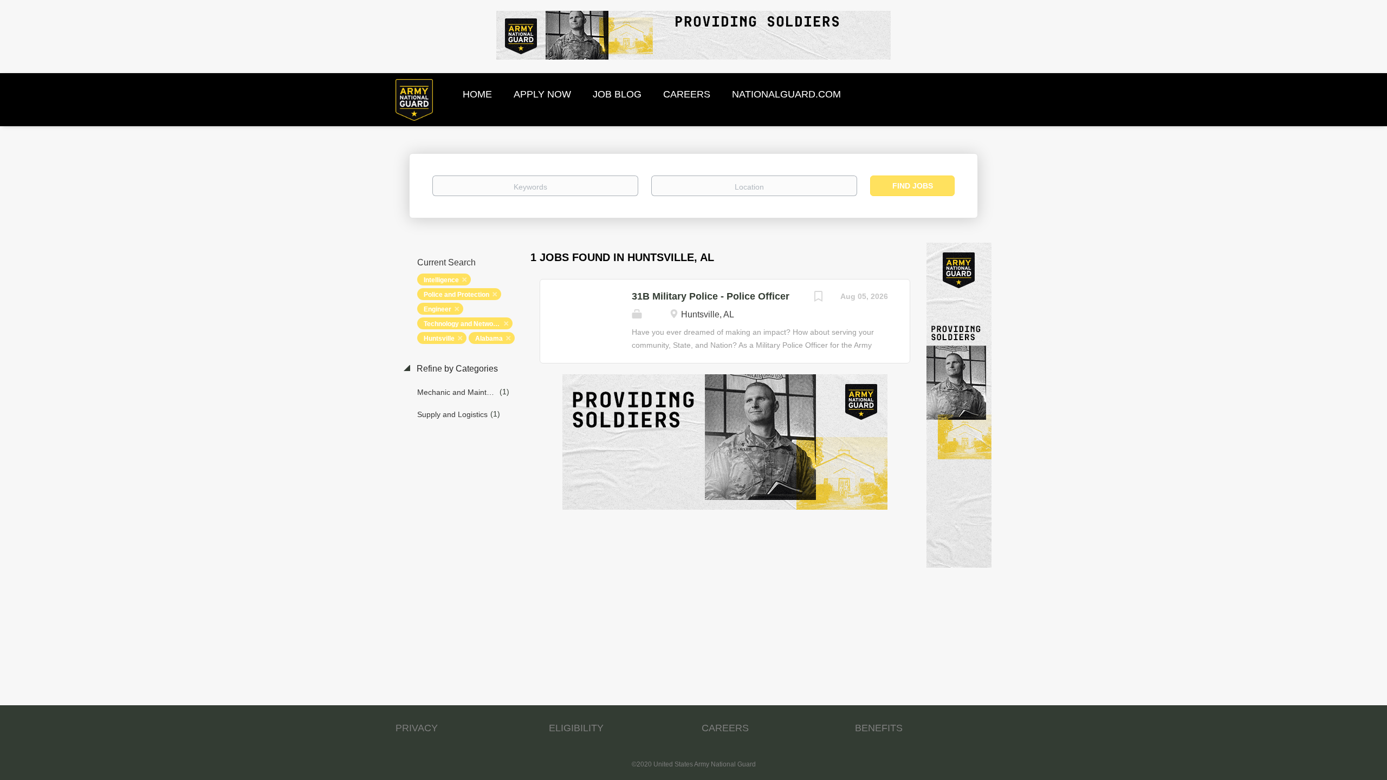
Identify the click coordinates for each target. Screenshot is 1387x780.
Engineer (437, 309)
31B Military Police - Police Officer (710, 296)
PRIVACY (417, 728)
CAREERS (725, 728)
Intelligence (441, 280)
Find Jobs (912, 185)
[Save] (818, 297)
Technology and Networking (466, 324)
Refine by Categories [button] (456, 368)
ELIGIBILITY (576, 728)
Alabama (489, 338)
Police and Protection (456, 294)
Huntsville (439, 338)
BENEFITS (879, 728)
